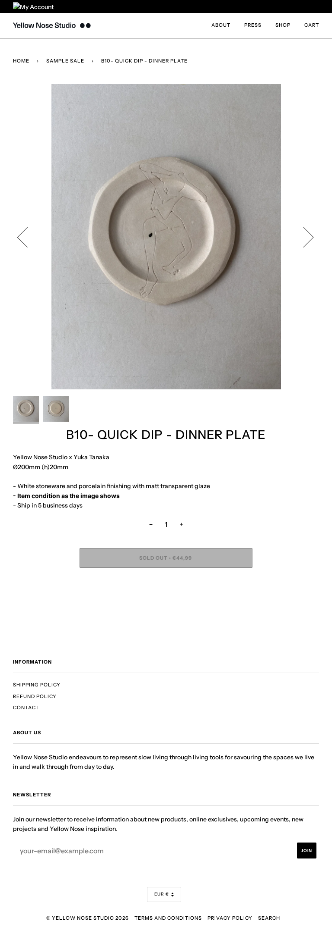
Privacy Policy (230, 918)
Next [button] (303, 236)
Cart (311, 25)
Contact (26, 708)
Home (21, 61)
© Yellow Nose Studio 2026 (87, 918)
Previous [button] (27, 236)
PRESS (253, 25)
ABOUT (220, 25)
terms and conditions (168, 918)
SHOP (282, 25)
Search (269, 918)
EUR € (161, 894)
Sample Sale (65, 61)
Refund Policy (35, 696)
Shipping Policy (37, 685)
